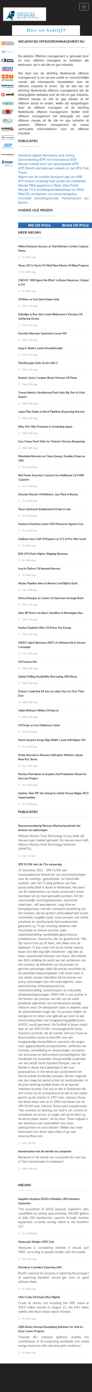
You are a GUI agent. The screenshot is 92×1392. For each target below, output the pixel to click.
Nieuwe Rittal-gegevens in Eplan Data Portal (48, 185)
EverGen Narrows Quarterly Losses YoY (42, 333)
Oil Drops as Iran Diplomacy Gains (39, 725)
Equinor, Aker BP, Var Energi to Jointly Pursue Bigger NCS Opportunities (53, 795)
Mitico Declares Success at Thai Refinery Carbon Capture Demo (53, 248)
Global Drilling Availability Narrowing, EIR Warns (47, 676)
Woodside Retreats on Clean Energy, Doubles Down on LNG (51, 458)
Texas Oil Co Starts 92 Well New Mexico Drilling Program (53, 265)
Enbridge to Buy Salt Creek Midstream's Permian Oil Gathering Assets (50, 316)
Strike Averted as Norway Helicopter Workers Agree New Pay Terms (50, 757)
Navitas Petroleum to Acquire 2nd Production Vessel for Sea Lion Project (52, 776)
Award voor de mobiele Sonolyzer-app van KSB (50, 176)
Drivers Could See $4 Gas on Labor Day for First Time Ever (51, 693)
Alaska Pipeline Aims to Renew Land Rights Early (48, 583)
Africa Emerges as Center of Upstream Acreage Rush (50, 598)
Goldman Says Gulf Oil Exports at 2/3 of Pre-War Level (52, 539)
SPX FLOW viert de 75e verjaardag (40, 864)
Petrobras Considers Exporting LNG (40, 1267)
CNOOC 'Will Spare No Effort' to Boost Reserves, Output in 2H (53, 282)
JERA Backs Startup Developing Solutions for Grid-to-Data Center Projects (51, 1329)
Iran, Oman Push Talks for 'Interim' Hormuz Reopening (51, 441)
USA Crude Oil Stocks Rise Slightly (39, 1297)
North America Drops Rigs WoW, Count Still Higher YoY (52, 740)
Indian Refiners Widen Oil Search (38, 710)
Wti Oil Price (39, 225)
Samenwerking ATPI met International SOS (47, 159)
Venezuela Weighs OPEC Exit (36, 1242)
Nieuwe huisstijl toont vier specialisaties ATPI (48, 164)
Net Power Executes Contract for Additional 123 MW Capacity (51, 477)
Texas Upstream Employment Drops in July (44, 509)
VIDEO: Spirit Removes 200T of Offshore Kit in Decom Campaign (52, 645)
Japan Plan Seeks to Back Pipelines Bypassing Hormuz (51, 411)
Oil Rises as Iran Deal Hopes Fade (38, 299)
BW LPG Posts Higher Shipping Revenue (43, 554)
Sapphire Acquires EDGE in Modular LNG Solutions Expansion (49, 1201)
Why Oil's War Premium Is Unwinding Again (45, 426)
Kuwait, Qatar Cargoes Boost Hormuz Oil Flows (47, 378)
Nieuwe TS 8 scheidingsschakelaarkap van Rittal (51, 189)
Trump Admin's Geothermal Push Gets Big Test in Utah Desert (51, 394)
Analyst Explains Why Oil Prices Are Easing (44, 628)
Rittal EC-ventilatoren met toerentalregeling (47, 194)
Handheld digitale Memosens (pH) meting (46, 155)
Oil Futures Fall (27, 662)
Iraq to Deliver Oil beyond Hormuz (39, 568)
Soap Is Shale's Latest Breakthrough (40, 348)
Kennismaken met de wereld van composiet (44, 1151)
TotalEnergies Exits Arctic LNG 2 (38, 363)
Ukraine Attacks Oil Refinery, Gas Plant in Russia (48, 494)
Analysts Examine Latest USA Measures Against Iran (50, 524)
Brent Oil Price (75, 225)
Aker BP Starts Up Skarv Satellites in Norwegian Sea (50, 613)
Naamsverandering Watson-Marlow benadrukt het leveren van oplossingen (49, 828)
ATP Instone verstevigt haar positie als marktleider (52, 181)
